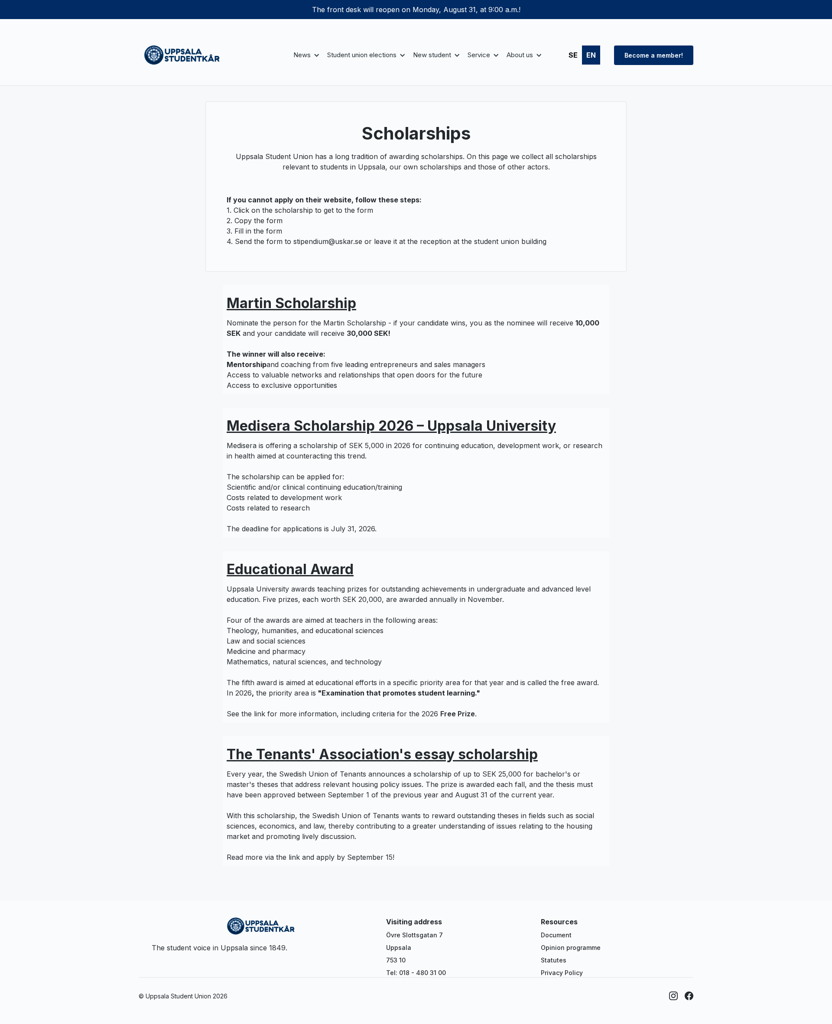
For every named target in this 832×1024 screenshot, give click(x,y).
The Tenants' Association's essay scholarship (382, 754)
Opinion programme (571, 947)
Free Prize (457, 713)
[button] (305, 55)
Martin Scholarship (291, 303)
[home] (182, 55)
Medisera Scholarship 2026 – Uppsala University (391, 425)
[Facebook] (689, 995)
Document (556, 935)
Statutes (553, 960)
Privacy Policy (562, 972)
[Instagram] (673, 995)
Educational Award (290, 569)
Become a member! (653, 55)
